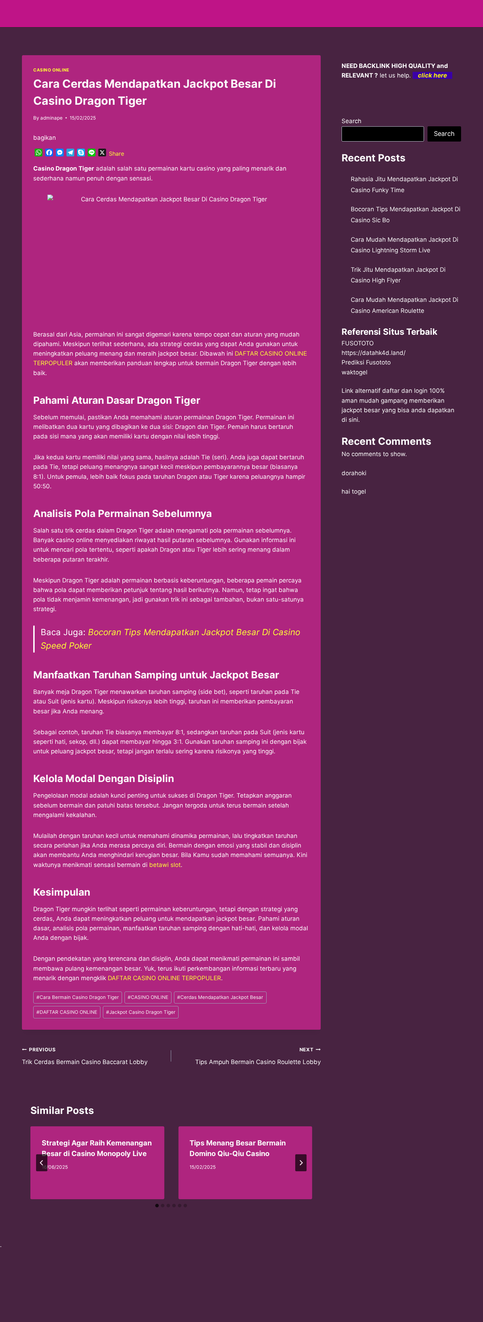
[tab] (157, 1205)
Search (351, 121)
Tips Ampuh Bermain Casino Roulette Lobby (257, 1056)
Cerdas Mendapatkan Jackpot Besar (220, 997)
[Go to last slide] (41, 1162)
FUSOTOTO (358, 343)
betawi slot (165, 864)
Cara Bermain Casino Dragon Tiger (77, 997)
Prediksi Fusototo (366, 362)
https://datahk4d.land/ (374, 352)
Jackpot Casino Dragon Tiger (140, 1012)
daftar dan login (404, 390)
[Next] (301, 1162)
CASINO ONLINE (51, 70)
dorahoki (354, 473)
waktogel (354, 372)
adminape (51, 118)
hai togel (354, 491)
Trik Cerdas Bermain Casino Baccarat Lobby (84, 1056)
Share (116, 153)
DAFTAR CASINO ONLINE (66, 1012)
